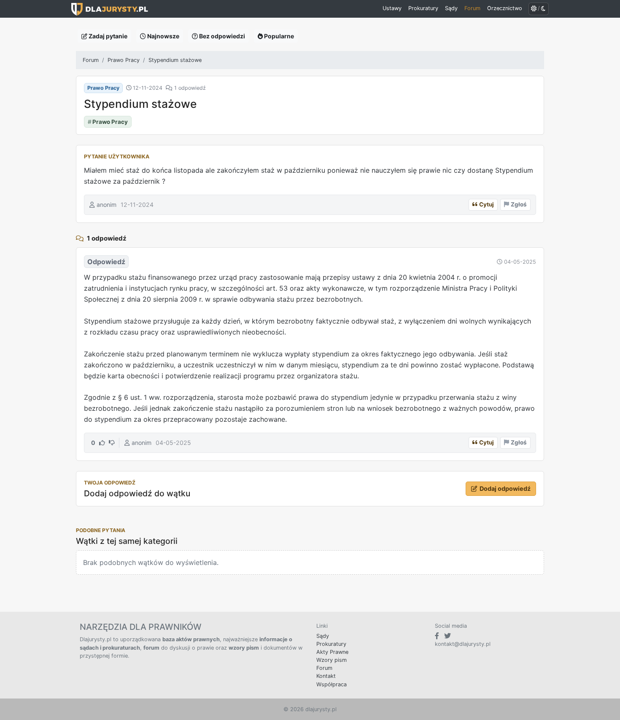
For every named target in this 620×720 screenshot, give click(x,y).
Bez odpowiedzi (221, 36)
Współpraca (331, 684)
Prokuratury (331, 644)
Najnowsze (162, 36)
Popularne (278, 36)
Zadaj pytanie (107, 36)
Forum (91, 60)
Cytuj (486, 204)
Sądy (322, 636)
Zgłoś (519, 204)
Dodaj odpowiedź (505, 488)
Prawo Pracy (124, 60)
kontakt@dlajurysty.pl (463, 644)
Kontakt (326, 676)
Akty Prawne (332, 652)
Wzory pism (331, 660)
